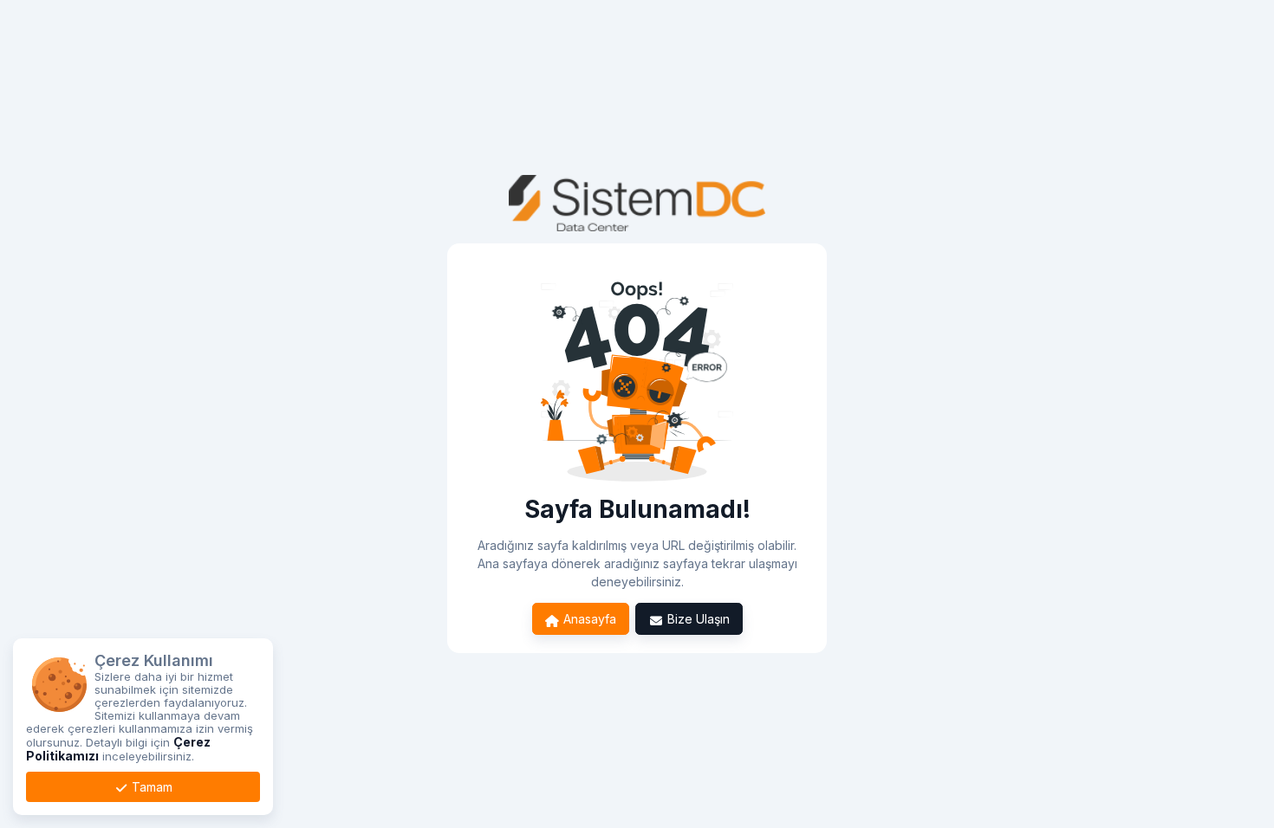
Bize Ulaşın (697, 618)
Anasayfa (588, 618)
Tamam (150, 786)
